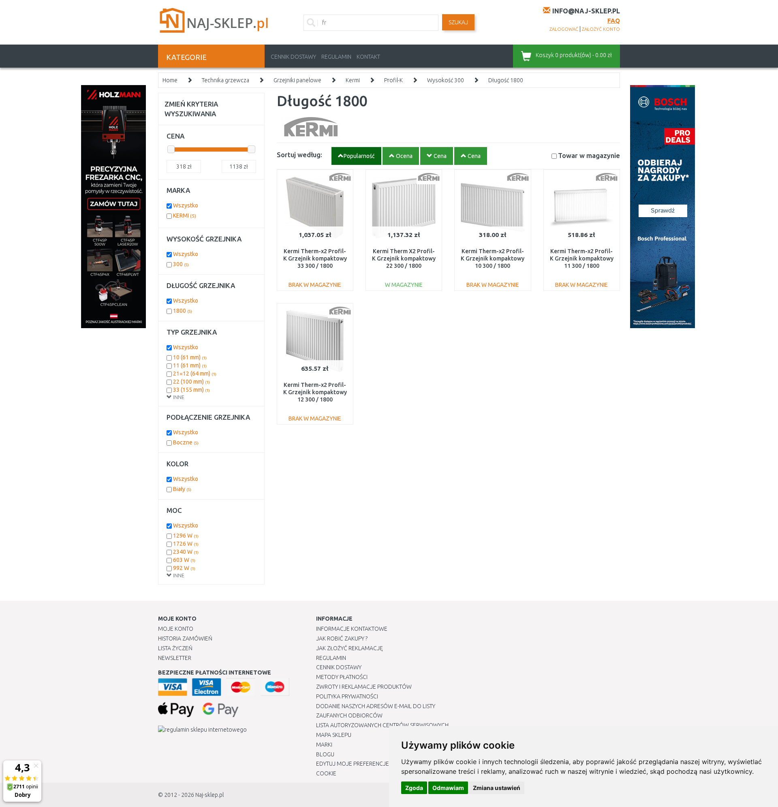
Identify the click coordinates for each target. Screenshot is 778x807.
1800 (182, 310)
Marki (324, 744)
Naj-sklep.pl (209, 795)
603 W (184, 560)
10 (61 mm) (190, 357)
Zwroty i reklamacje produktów (364, 686)
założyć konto (601, 29)
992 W (184, 568)
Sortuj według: (299, 154)
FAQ (613, 20)
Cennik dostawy (293, 56)
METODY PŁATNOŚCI (342, 677)
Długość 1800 (505, 80)
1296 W (186, 535)
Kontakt (368, 56)
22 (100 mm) (191, 381)
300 (181, 264)
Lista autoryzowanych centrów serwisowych (382, 725)
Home (169, 80)
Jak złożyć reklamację (349, 648)
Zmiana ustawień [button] (496, 787)
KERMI (184, 215)
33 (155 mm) (191, 389)
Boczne (186, 442)
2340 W (186, 552)
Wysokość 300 (445, 80)
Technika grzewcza (225, 80)
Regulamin (336, 56)
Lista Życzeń (175, 648)
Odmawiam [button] (448, 787)
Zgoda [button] (414, 787)
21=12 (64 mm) (194, 373)
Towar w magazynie (589, 155)
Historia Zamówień (185, 638)
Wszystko (185, 205)
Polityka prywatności (347, 696)
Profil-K (393, 80)
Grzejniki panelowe (297, 80)
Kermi (353, 80)
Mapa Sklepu (333, 735)
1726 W (186, 543)
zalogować (563, 29)
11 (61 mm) (190, 365)
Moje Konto (175, 629)
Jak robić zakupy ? (342, 638)
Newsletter (174, 658)
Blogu (325, 754)
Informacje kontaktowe (351, 629)
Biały (182, 489)
